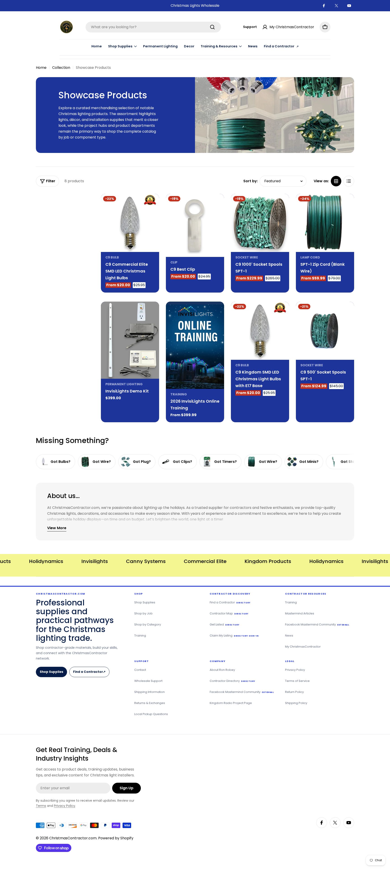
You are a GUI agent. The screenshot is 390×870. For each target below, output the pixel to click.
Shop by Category (147, 624)
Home (96, 46)
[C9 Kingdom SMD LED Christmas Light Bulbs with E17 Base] (260, 331)
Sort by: (250, 181)
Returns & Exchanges (149, 703)
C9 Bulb (112, 257)
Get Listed (224, 624)
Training (178, 394)
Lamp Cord (310, 257)
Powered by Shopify (115, 838)
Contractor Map (229, 613)
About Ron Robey (222, 670)
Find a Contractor (91, 673)
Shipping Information (149, 692)
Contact (140, 670)
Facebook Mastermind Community (317, 624)
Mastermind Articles (299, 613)
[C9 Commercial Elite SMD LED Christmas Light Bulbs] (130, 223)
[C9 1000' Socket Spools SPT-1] (260, 223)
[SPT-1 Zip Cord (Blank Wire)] (325, 223)
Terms (41, 805)
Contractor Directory (232, 681)
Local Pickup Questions (151, 714)
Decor (189, 46)
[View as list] (348, 181)
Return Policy (294, 692)
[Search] (212, 27)
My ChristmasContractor (303, 646)
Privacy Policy (295, 670)
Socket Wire (246, 257)
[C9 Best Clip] (195, 225)
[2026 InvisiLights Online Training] (195, 345)
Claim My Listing (234, 635)
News (253, 46)
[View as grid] (336, 181)
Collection (61, 67)
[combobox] (153, 27)
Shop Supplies (51, 672)
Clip (173, 262)
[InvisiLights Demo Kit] (130, 340)
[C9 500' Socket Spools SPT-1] (325, 331)
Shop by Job (143, 613)
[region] (195, 561)
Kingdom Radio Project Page (231, 703)
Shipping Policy (296, 703)
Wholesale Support (148, 681)
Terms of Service (297, 681)
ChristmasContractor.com (73, 838)
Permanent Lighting (160, 46)
